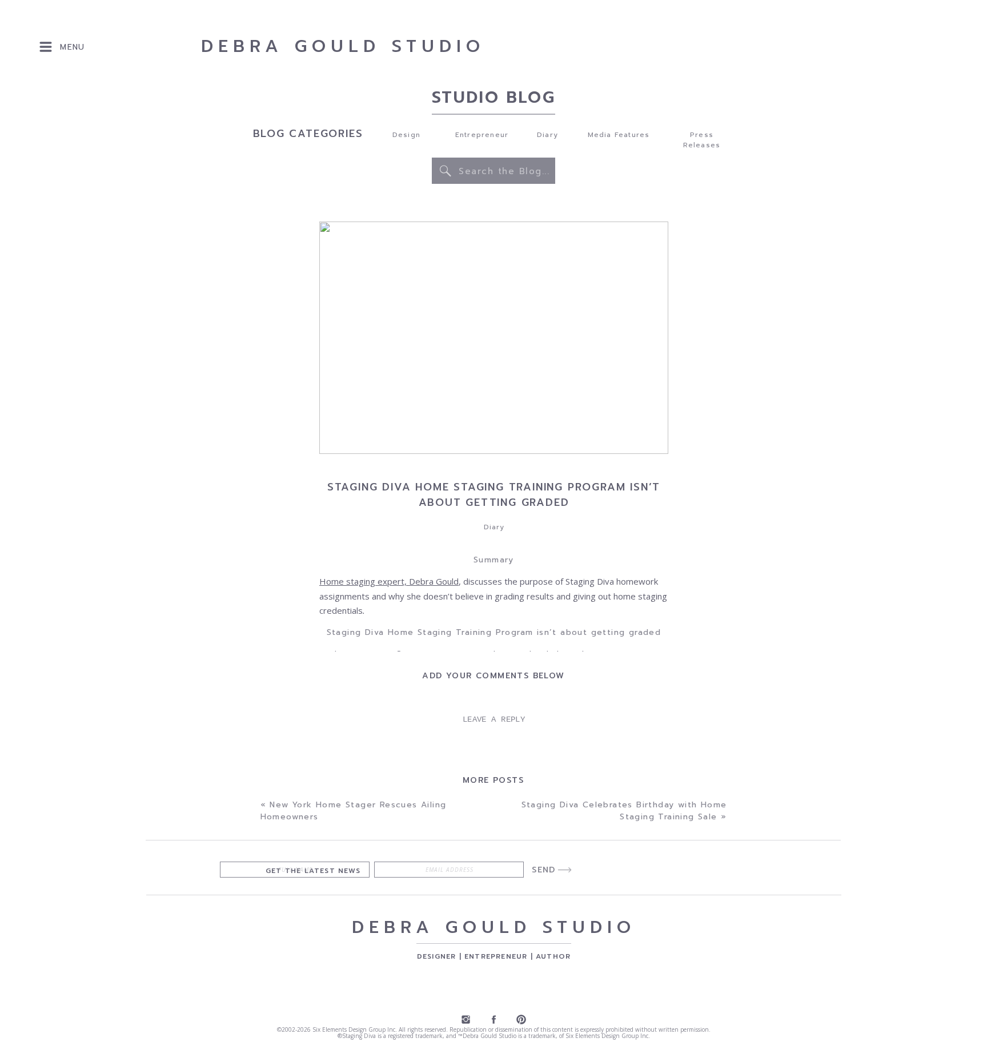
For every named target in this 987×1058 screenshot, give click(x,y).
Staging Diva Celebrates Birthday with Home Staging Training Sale (624, 811)
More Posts (493, 780)
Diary (494, 527)
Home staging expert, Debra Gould (389, 581)
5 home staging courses (471, 998)
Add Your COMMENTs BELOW (493, 676)
